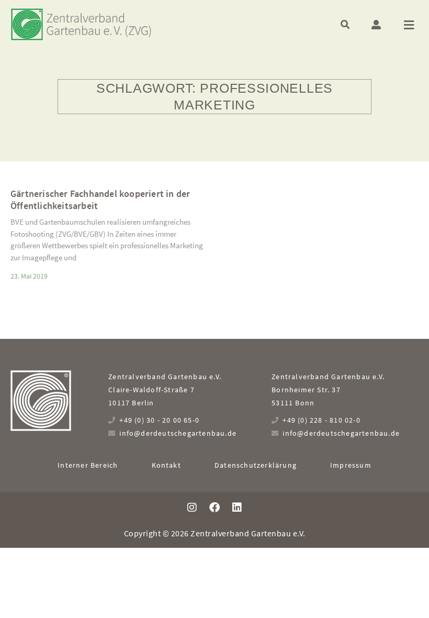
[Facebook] (214, 507)
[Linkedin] (237, 507)
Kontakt (166, 465)
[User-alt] (376, 24)
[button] (345, 24)
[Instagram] (192, 507)
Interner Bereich (88, 465)
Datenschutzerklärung (255, 465)
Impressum (350, 465)
